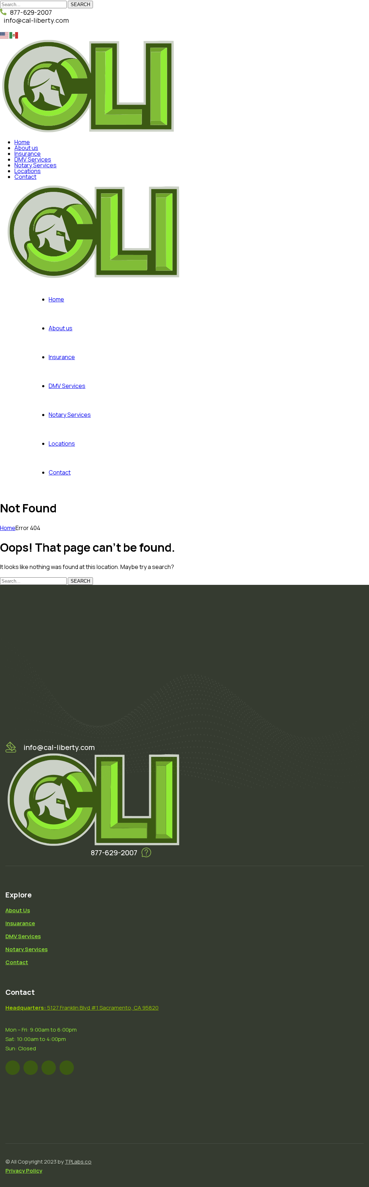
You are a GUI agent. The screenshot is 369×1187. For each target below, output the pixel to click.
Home (7, 528)
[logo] (87, 130)
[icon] (12, 1067)
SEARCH (80, 4)
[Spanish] (14, 35)
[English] (4, 35)
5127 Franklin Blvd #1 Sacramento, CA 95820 (82, 1007)
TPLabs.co (78, 1161)
